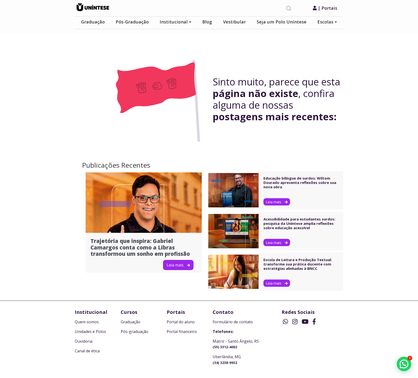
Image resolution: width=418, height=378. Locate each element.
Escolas (325, 22)
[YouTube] (306, 321)
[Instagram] (295, 321)
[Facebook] (314, 321)
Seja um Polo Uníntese (281, 22)
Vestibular (234, 22)
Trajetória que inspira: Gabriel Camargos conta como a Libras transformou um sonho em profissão (140, 247)
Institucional (174, 22)
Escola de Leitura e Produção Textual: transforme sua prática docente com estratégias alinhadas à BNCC (297, 264)
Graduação (93, 22)
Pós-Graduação (132, 22)
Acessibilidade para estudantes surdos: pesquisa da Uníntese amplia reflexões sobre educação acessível (299, 223)
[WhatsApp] (286, 321)
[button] (404, 364)
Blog (207, 22)
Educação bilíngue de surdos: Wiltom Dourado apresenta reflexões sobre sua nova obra (299, 182)
